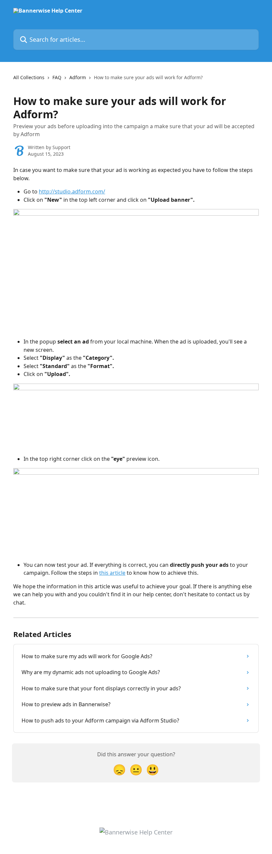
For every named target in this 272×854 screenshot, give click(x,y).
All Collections (28, 77)
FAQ (56, 77)
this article (112, 572)
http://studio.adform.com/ (72, 191)
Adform (77, 77)
